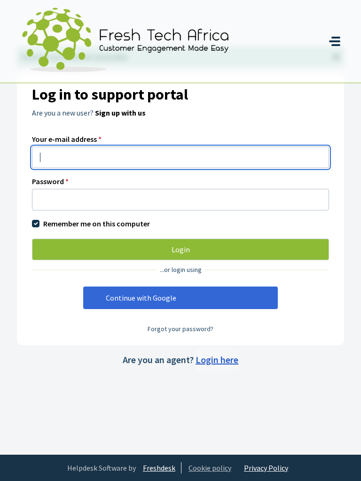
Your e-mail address (67, 139)
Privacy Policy (266, 468)
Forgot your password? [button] (180, 329)
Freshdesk (159, 468)
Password (50, 181)
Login (181, 249)
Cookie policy (209, 468)
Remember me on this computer (96, 223)
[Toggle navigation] (334, 41)
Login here (217, 359)
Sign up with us (120, 112)
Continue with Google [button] (141, 298)
